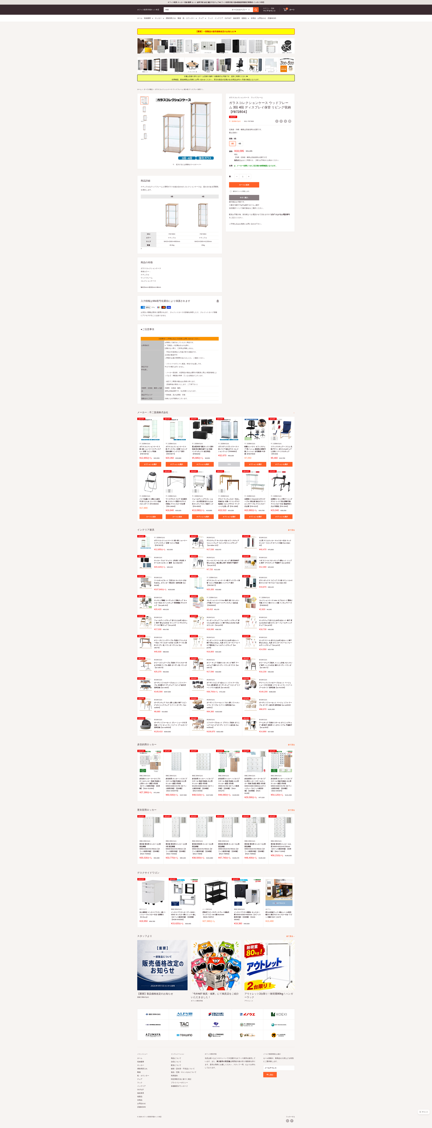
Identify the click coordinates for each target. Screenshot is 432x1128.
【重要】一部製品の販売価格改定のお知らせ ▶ (216, 31)
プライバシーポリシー (179, 1083)
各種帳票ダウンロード (179, 1086)
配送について (176, 1065)
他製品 (244, 18)
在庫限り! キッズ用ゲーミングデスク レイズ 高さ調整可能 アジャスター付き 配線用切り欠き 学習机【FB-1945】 (281, 502)
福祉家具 (236, 18)
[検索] (256, 9)
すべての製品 (148, 89)
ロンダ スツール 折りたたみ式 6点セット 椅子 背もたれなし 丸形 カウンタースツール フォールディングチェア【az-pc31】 (275, 642)
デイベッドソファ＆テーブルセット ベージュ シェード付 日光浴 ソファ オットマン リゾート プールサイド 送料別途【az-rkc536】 (275, 685)
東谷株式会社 (211, 537)
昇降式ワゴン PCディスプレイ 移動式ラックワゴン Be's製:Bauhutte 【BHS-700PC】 (215, 914)
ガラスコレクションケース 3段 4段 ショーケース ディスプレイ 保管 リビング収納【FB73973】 (150, 450)
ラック (210, 18)
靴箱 (179, 18)
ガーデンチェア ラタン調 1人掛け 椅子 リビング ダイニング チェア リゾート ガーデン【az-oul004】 (170, 705)
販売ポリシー (237, 191)
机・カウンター (189, 18)
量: (230, 176)
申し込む (270, 1075)
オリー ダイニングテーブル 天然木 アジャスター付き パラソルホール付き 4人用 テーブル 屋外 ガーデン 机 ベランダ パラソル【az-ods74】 (170, 644)
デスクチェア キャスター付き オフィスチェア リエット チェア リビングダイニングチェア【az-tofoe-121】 (223, 543)
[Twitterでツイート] (285, 121)
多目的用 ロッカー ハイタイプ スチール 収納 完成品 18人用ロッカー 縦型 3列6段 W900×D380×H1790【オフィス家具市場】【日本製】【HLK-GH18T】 (281, 785)
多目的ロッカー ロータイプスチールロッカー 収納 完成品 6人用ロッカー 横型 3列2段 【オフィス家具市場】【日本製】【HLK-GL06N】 (150, 783)
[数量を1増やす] (248, 176)
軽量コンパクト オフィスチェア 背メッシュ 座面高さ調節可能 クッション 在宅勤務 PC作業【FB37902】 (255, 450)
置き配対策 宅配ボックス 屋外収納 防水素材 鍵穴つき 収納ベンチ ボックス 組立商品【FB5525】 (202, 450)
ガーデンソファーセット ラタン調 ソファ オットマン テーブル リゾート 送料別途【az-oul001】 (223, 705)
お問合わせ (262, 18)
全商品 (253, 18)
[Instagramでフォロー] (287, 1120)
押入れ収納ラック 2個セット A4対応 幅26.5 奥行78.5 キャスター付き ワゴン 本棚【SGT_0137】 (279, 914)
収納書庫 (147, 18)
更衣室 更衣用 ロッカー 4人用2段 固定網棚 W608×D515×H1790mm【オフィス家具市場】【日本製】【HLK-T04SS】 (176, 849)
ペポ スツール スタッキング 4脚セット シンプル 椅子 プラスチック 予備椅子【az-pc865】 (275, 562)
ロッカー (158, 18)
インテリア (219, 18)
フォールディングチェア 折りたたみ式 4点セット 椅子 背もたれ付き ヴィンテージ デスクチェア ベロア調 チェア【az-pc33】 (170, 622)
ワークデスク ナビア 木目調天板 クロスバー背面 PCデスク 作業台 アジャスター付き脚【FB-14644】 (176, 502)
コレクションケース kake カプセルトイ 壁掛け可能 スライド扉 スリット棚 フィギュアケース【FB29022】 (275, 602)
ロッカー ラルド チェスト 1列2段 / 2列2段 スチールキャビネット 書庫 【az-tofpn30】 (170, 562)
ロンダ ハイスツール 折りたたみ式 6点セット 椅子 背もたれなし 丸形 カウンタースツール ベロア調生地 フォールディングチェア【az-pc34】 (223, 644)
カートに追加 (244, 185)
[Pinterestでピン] (281, 121)
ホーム (139, 18)
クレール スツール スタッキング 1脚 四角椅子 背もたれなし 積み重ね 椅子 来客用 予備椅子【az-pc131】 (223, 563)
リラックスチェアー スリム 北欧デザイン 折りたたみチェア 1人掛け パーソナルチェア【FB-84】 (281, 450)
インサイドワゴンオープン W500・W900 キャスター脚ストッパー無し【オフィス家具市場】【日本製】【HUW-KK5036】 (183, 915)
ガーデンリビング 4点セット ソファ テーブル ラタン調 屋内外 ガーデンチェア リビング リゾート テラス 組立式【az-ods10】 (223, 685)
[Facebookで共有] (276, 121)
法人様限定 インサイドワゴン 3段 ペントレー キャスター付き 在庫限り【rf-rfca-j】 (152, 914)
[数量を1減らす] (236, 176)
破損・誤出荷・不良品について (183, 1069)
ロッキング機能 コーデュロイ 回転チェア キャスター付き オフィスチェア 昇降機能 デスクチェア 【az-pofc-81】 (170, 602)
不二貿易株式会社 (235, 121)
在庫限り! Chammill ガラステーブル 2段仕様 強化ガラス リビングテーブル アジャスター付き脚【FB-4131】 (255, 502)
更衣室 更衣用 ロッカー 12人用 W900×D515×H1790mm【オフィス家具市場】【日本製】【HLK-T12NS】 (281, 847)
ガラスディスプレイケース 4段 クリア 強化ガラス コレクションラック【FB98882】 (228, 449)
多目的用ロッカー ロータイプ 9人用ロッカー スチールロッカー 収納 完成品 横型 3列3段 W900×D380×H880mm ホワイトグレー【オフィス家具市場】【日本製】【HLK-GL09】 (255, 786)
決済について (176, 1062)
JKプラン (268, 909)
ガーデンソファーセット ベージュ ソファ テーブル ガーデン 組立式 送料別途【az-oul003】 (275, 704)
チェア (201, 18)
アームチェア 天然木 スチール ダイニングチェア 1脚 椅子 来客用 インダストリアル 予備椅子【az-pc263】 (275, 725)
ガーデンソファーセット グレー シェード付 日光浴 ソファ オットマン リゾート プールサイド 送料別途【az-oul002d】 (170, 725)
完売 (229, 464)
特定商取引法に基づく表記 (181, 1079)
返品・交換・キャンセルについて (183, 1072)
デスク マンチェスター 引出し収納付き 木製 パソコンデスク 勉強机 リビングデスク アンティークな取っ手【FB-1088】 (229, 502)
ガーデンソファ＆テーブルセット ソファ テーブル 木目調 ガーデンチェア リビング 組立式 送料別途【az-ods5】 (170, 685)
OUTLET (228, 18)
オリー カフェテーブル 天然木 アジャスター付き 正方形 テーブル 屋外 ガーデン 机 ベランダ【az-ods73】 (170, 665)
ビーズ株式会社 (207, 909)
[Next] (295, 775)
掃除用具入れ (171, 18)
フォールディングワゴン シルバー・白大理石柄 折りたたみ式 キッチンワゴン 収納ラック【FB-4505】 (202, 502)
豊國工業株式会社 (145, 776)
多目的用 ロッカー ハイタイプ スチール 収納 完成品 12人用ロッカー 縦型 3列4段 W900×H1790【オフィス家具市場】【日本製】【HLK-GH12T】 (229, 785)
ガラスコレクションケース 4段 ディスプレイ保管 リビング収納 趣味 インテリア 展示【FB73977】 (176, 450)
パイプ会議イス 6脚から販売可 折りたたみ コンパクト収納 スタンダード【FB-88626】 (150, 501)
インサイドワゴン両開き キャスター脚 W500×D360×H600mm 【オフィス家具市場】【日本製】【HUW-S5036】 (247, 915)
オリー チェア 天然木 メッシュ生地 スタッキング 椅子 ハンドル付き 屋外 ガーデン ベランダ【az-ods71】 (275, 665)
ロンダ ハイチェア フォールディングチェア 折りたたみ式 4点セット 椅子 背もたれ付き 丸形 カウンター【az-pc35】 (223, 622)
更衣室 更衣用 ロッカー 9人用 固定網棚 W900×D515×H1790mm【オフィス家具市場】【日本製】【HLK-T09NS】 (255, 849)
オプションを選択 (150, 464)
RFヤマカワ (143, 909)
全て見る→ (290, 936)
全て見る (291, 530)
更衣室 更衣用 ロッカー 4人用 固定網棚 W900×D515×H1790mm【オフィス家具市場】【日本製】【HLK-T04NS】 (150, 849)
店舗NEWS (272, 18)
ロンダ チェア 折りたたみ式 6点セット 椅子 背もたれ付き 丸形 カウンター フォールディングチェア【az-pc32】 (275, 622)
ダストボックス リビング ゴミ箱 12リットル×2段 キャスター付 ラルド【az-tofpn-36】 (275, 581)
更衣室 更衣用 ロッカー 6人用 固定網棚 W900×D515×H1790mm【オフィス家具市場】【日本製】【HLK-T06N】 (202, 849)
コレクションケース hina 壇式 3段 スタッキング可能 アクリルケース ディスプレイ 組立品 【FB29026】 (223, 602)
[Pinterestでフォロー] (291, 1120)
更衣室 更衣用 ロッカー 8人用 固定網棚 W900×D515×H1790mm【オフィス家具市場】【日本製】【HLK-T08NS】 (228, 849)
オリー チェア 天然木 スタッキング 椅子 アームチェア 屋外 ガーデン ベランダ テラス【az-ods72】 (223, 665)
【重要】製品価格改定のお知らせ (155, 993)
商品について (176, 1058)
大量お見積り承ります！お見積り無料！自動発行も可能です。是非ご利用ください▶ (216, 76)
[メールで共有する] (289, 121)
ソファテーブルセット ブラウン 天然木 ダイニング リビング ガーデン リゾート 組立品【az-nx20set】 (223, 725)
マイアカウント (269, 11)
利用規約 (174, 1076)
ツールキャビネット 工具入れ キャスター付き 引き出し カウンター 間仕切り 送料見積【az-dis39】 (170, 582)
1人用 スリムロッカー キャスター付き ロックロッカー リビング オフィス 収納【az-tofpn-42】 (275, 543)
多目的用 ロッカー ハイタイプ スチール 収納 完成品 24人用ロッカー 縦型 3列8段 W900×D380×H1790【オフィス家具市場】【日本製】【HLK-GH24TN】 (176, 785)
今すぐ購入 (244, 198)
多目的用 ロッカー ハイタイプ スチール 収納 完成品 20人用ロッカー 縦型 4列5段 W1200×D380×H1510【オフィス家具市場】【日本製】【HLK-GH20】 (203, 785)
